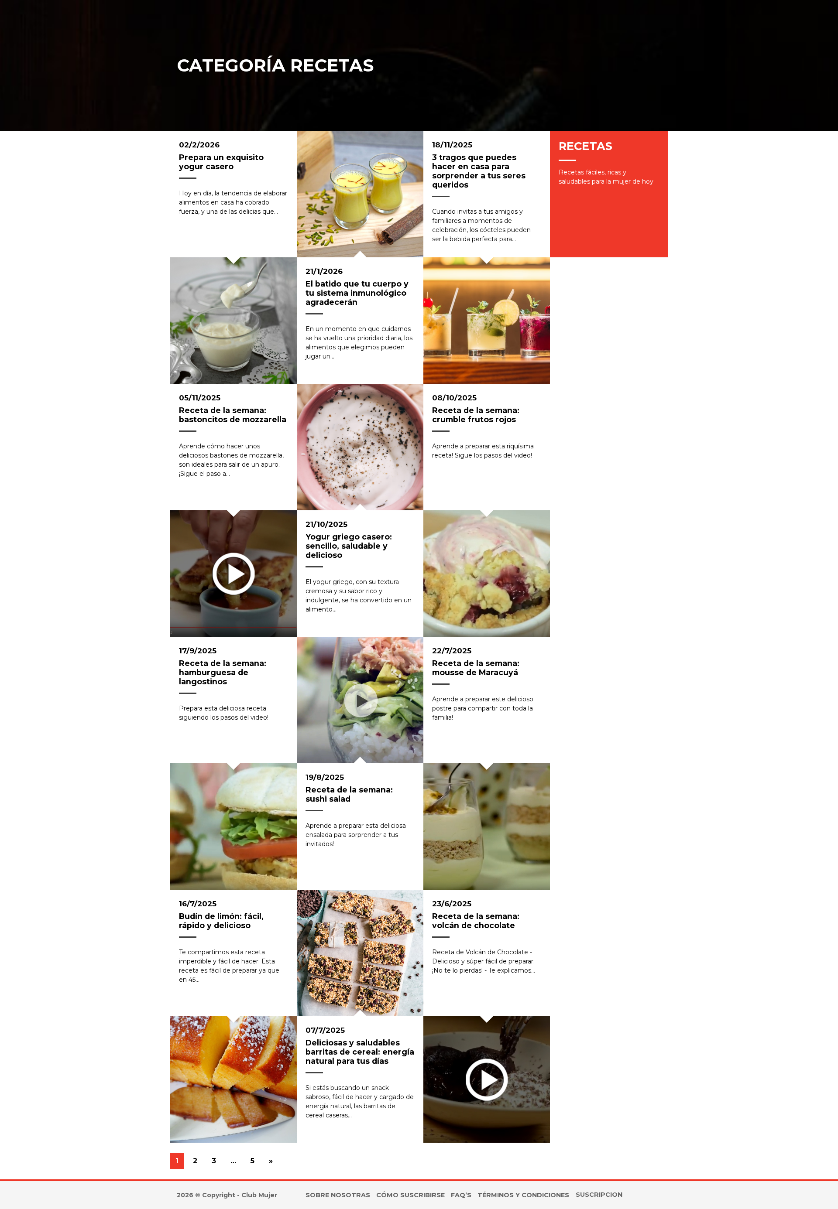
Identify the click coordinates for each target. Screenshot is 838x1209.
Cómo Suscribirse (410, 1195)
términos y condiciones (523, 1195)
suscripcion (599, 1195)
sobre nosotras (338, 1195)
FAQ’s (461, 1195)
